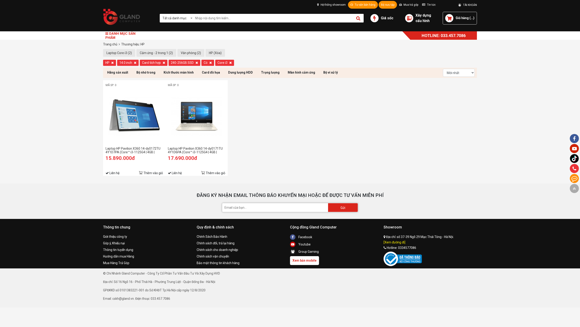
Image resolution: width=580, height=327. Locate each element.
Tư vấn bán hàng (364, 4)
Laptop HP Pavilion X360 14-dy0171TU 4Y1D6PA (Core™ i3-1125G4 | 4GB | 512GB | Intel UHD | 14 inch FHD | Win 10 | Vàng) (196, 150)
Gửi (343, 208)
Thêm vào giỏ (153, 173)
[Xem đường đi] (394, 242)
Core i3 (223, 62)
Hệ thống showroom (333, 4)
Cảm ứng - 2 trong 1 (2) (156, 53)
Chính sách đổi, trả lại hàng (215, 243)
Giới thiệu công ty (115, 236)
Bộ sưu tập (387, 4)
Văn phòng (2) (191, 53)
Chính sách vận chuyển (213, 256)
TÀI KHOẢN (469, 5)
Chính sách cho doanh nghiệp (217, 250)
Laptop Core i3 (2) (119, 53)
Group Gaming (308, 251)
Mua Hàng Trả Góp (116, 263)
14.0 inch (126, 62)
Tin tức (431, 4)
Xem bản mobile (304, 260)
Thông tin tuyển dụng (118, 250)
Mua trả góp (410, 4)
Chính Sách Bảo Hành (212, 236)
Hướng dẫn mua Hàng (118, 256)
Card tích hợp (152, 62)
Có (206, 62)
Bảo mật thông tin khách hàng (218, 263)
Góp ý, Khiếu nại (114, 243)
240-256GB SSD (182, 62)
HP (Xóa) (215, 53)
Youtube (304, 244)
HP (107, 62)
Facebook (305, 237)
